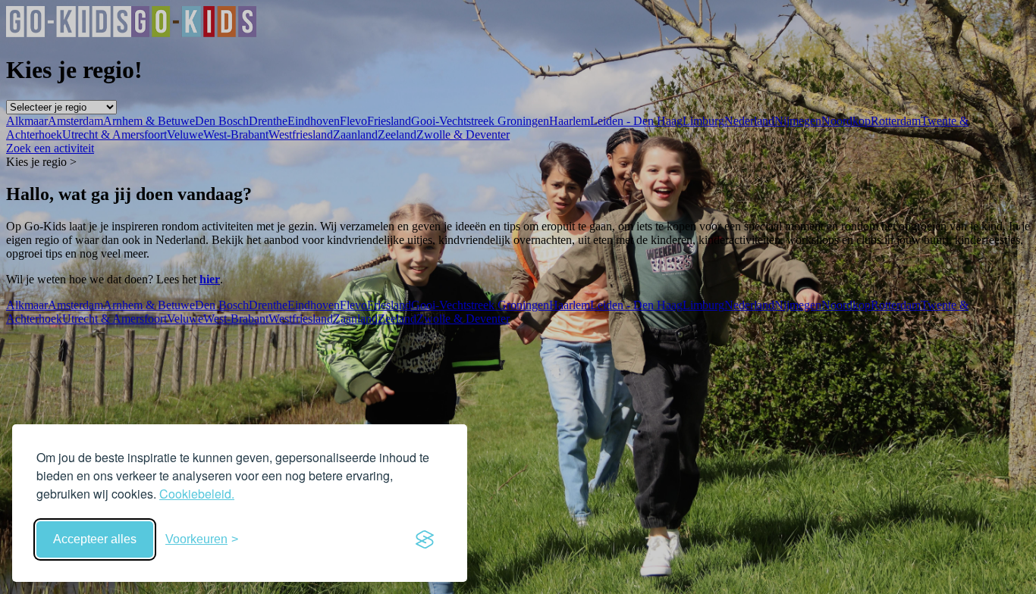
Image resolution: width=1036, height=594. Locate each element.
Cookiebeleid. (196, 493)
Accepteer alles (95, 539)
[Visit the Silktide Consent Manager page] (425, 539)
